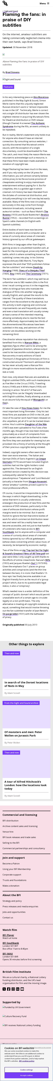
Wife (47, 559)
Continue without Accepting (41, 1048)
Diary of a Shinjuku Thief (32, 270)
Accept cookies (26, 1075)
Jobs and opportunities (14, 911)
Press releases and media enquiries (20, 906)
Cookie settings (26, 1070)
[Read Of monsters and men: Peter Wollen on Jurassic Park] (26, 722)
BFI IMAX (8, 953)
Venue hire (8, 831)
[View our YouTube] (22, 989)
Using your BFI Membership (17, 869)
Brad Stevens (13, 72)
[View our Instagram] (13, 989)
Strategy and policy (12, 900)
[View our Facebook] (8, 989)
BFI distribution (10, 820)
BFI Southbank (11, 943)
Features (8, 86)
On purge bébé (10, 613)
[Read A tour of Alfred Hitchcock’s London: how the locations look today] (26, 774)
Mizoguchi (38, 399)
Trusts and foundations (14, 880)
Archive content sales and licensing (20, 826)
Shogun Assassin (37, 481)
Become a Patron (11, 863)
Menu (43, 3)
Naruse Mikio (31, 342)
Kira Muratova (40, 97)
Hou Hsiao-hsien (30, 408)
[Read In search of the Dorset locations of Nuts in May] (26, 672)
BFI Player (8, 935)
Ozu (5, 402)
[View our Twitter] (4, 989)
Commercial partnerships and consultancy (24, 848)
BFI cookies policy (26, 1061)
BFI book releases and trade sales (19, 837)
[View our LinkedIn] (17, 989)
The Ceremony (33, 273)
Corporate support (12, 874)
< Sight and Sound (10, 11)
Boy (12, 273)
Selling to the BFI (11, 842)
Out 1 (34, 563)
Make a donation (11, 885)
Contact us (8, 917)
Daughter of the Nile (36, 424)
